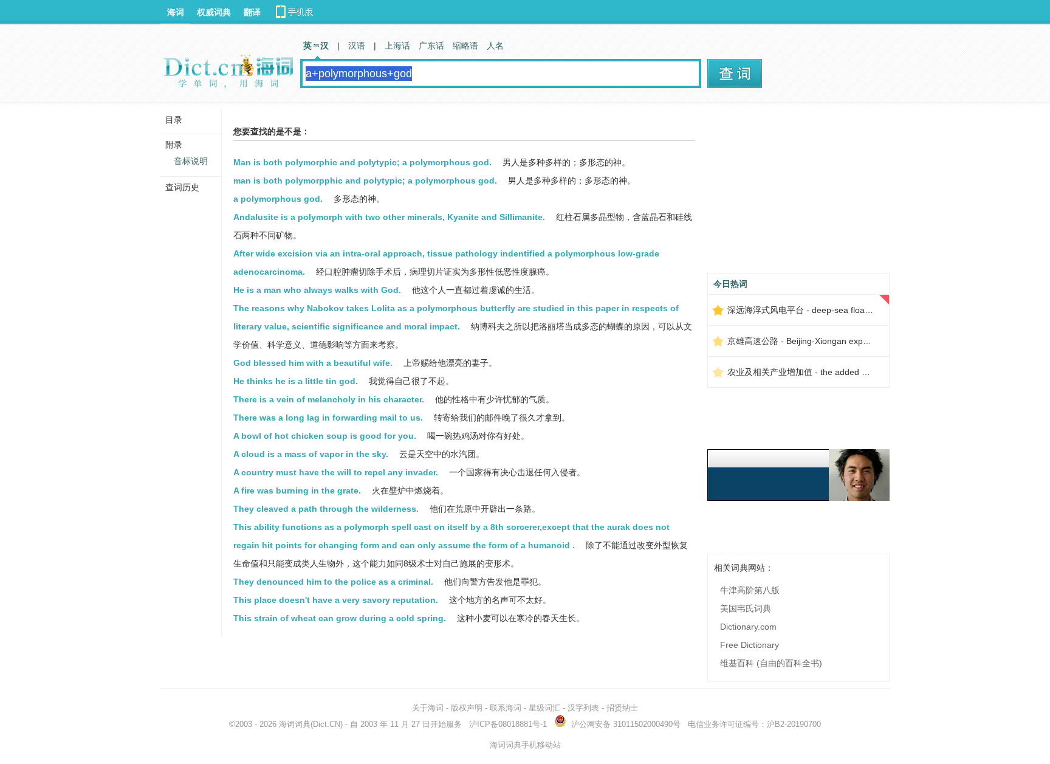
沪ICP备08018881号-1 (508, 724)
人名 (495, 45)
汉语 (356, 45)
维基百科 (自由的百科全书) (771, 663)
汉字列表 (583, 707)
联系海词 (505, 707)
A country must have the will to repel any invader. (335, 472)
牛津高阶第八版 (750, 590)
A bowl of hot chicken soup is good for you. (324, 436)
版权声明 (466, 707)
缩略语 (465, 45)
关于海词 (428, 707)
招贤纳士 (622, 707)
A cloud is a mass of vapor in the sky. (310, 454)
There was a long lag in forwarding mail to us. (328, 417)
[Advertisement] (798, 193)
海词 (175, 12)
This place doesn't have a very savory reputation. (335, 600)
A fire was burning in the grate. (297, 490)
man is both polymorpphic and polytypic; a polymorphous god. (365, 180)
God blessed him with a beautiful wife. (313, 363)
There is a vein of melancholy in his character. (328, 399)
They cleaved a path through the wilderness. (326, 509)
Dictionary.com (748, 627)
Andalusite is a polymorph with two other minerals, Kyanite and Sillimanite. (389, 217)
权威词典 (214, 12)
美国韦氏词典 (745, 608)
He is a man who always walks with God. (317, 290)
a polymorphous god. (278, 199)
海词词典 (295, 724)
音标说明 (191, 161)
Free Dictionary (749, 645)
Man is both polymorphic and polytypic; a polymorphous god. (362, 162)
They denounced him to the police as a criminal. (333, 582)
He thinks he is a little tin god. (295, 381)
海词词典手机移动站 (525, 744)
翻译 (252, 12)
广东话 (431, 45)
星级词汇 (544, 707)
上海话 (397, 45)
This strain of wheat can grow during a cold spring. (339, 618)
